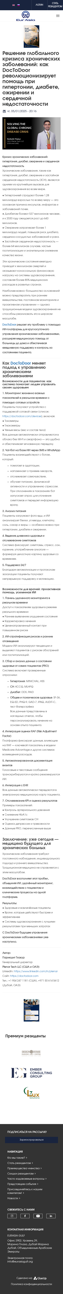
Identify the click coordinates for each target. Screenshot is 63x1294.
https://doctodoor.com (24, 976)
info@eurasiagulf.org (20, 1261)
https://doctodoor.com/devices (21, 416)
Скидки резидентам (20, 1173)
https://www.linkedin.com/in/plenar (36, 971)
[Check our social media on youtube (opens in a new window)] (38, 1216)
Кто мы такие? (16, 1158)
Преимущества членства (23, 1168)
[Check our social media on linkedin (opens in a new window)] (51, 1216)
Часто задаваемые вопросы (25, 1179)
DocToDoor (9, 324)
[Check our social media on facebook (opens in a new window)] (25, 1216)
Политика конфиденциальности (31, 1284)
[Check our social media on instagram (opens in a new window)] (12, 1216)
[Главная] (25, 15)
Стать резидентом (19, 1163)
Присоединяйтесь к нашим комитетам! (24, 1191)
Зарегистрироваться (31, 1140)
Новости (12, 1198)
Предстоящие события (21, 1184)
